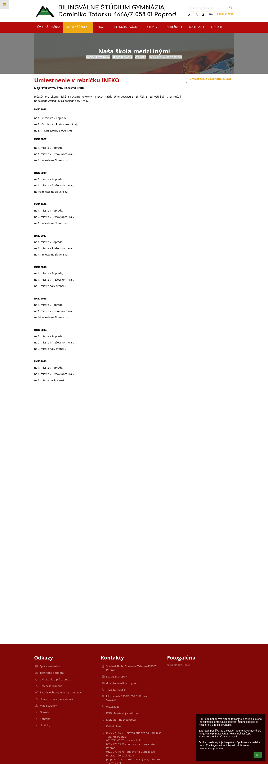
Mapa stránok (48, 705)
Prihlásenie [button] (174, 27)
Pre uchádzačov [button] (126, 27)
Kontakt (45, 719)
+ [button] (191, 15)
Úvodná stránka (98, 57)
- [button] (198, 15)
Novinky (45, 725)
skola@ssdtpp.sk (116, 676)
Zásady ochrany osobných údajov (61, 692)
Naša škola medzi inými (165, 57)
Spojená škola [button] (76, 27)
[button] (203, 15)
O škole (44, 712)
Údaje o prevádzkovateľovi (56, 699)
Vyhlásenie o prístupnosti (55, 679)
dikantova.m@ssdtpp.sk (121, 683)
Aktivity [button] (152, 27)
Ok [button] (257, 754)
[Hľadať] (230, 7)
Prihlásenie (225, 14)
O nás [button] (100, 27)
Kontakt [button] (216, 27)
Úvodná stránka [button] (48, 27)
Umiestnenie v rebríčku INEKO (210, 79)
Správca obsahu (50, 666)
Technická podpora (52, 673)
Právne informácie (51, 686)
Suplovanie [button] (197, 27)
